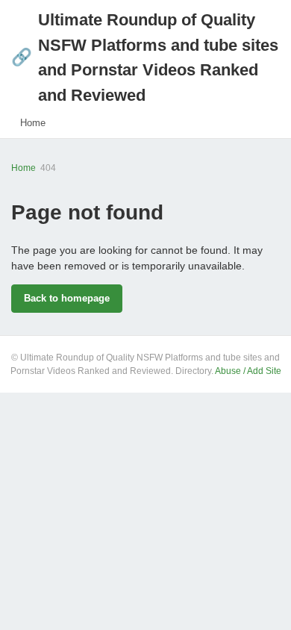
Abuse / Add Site (248, 371)
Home (33, 122)
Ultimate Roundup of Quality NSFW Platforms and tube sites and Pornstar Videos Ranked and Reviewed (144, 57)
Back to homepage (67, 298)
